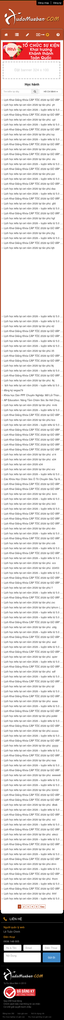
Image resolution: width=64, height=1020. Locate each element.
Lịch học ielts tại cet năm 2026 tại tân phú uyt (29, 119)
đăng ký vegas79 (13, 390)
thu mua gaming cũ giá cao (39, 1016)
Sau (42, 906)
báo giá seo (23, 1013)
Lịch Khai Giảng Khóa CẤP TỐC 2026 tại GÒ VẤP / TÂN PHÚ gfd (33, 198)
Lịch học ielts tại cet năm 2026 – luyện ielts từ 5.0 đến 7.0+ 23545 (33, 345)
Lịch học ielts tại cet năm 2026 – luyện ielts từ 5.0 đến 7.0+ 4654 (33, 508)
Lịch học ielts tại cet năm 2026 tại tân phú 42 (29, 326)
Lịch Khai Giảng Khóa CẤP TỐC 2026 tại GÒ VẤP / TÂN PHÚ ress (33, 755)
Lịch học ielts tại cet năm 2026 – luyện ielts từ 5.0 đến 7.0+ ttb (33, 854)
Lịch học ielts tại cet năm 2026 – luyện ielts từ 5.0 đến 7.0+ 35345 (33, 785)
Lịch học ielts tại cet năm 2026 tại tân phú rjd (29, 686)
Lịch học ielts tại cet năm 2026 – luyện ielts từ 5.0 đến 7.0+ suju (33, 824)
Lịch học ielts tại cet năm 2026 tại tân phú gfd (30, 203)
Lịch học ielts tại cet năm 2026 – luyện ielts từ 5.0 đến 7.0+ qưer (33, 661)
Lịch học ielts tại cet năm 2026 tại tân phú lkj (29, 365)
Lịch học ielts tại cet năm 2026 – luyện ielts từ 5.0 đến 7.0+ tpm (33, 883)
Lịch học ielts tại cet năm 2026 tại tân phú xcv (29, 469)
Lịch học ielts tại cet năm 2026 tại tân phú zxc (29, 602)
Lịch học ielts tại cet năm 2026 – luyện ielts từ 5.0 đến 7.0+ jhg (33, 223)
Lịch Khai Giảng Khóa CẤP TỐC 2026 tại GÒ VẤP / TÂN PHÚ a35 (33, 434)
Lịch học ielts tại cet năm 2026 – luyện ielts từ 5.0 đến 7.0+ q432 (33, 558)
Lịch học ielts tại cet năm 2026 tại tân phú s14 (30, 454)
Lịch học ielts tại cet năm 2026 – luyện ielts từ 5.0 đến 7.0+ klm (33, 676)
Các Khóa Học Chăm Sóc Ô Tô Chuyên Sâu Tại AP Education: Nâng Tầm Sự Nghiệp (33, 479)
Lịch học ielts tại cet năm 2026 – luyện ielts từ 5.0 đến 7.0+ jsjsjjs (33, 735)
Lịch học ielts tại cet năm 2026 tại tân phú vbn (29, 528)
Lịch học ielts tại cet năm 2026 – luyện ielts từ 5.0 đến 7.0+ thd (33, 898)
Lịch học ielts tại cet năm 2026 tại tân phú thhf (30, 893)
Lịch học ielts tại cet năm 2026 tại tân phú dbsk (30, 804)
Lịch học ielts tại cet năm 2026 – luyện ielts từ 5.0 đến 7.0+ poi (33, 139)
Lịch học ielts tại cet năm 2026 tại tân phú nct (29, 819)
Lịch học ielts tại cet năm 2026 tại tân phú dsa (29, 188)
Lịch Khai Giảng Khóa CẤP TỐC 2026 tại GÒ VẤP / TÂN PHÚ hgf (33, 213)
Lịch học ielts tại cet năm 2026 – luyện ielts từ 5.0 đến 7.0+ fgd (33, 691)
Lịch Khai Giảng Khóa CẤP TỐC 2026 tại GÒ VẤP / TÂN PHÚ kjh (33, 242)
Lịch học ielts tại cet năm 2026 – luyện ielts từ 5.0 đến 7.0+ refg (33, 720)
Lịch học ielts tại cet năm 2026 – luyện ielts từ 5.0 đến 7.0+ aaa (33, 706)
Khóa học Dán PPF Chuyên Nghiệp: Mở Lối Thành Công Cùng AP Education (33, 395)
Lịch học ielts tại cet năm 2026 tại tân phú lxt (29, 849)
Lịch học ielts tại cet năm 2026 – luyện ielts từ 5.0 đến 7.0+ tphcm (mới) (33, 612)
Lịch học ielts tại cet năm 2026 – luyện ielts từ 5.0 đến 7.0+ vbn (33, 533)
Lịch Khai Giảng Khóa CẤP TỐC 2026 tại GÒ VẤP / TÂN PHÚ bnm (33, 488)
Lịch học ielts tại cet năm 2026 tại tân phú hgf (29, 218)
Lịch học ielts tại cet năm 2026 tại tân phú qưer (30, 656)
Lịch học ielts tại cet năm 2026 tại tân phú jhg (29, 233)
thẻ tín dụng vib (37, 1013)
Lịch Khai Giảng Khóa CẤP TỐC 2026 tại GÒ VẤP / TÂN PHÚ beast (33, 814)
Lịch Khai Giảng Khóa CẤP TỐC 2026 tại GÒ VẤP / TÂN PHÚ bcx (33, 414)
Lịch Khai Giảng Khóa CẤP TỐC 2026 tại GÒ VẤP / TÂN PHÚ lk (33, 355)
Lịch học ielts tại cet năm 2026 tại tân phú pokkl (30, 715)
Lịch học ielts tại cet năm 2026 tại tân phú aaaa (31, 701)
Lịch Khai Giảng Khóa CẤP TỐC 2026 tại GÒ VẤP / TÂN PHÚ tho (33, 873)
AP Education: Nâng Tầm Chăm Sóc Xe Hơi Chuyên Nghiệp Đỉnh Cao (33, 400)
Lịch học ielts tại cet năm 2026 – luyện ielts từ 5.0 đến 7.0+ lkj (33, 370)
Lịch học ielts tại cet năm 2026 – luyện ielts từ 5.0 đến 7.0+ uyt (33, 124)
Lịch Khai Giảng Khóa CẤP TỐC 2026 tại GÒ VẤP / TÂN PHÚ (33, 794)
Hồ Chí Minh (50, 91)
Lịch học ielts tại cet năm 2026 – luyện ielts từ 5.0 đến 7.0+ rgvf (33, 632)
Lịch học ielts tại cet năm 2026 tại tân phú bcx (29, 419)
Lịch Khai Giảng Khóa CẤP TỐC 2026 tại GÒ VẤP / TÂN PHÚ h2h (33, 799)
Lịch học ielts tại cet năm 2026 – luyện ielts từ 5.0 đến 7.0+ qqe (33, 839)
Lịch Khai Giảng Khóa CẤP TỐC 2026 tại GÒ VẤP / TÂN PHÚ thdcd (33, 888)
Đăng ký (57, 2)
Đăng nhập (43, 2)
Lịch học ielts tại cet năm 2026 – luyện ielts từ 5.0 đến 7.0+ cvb (33, 548)
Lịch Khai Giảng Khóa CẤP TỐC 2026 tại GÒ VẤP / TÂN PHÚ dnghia (33, 844)
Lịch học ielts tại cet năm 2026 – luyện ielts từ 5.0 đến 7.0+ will (33, 868)
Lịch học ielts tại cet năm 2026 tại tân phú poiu (30, 149)
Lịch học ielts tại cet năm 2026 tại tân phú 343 (30, 503)
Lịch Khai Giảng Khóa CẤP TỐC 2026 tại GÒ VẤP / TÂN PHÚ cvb (33, 538)
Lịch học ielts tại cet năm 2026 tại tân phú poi (29, 173)
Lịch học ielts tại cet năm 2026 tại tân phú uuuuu (31, 730)
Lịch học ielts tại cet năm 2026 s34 (23, 464)
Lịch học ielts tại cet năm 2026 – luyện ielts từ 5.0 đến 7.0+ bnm (33, 498)
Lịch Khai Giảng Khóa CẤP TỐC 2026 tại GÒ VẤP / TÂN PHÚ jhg (33, 228)
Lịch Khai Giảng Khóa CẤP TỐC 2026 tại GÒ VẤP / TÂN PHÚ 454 (33, 360)
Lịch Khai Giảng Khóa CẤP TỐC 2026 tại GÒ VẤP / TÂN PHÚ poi (33, 154)
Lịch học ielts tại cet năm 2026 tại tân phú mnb (30, 405)
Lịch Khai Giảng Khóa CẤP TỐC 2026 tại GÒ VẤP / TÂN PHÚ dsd (33, 681)
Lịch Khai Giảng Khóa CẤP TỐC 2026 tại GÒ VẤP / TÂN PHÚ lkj (33, 375)
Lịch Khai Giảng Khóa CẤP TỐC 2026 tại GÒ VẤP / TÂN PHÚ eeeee (33, 770)
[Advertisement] (32, 282)
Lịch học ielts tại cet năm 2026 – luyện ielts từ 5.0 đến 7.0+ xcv (33, 572)
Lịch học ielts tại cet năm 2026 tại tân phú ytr (29, 104)
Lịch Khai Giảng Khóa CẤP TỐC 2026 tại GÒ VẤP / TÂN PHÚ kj (33, 331)
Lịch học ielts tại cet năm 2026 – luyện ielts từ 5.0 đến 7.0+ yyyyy (33, 750)
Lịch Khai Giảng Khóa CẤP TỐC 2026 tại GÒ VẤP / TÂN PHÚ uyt (33, 114)
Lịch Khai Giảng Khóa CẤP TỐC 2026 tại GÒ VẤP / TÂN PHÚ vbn (33, 513)
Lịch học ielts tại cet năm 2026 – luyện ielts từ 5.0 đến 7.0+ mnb (33, 409)
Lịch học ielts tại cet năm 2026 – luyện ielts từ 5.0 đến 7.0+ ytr (33, 109)
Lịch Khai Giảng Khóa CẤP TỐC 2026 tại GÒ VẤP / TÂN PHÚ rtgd (33, 710)
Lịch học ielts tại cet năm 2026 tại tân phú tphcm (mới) (33, 607)
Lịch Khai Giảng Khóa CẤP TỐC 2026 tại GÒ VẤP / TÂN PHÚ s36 (33, 429)
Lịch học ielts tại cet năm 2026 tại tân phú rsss (30, 760)
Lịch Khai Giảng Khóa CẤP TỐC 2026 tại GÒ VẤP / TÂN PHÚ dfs (33, 666)
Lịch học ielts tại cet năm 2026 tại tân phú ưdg (30, 627)
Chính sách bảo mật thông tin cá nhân (22, 1003)
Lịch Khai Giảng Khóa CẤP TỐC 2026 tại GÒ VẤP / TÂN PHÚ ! (33, 582)
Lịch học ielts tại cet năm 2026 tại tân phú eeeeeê (32, 775)
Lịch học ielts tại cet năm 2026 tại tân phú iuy (29, 134)
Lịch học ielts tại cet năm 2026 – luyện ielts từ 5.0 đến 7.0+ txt (33, 809)
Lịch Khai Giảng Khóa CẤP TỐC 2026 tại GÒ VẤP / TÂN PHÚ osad (33, 859)
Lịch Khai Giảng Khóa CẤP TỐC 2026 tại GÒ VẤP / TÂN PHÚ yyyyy (33, 740)
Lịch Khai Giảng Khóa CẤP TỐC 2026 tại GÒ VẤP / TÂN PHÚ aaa (33, 696)
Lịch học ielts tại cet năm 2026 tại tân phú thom (31, 878)
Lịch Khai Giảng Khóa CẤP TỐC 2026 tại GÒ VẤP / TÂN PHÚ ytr (33, 99)
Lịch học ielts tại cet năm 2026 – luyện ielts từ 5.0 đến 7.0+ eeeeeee (33, 780)
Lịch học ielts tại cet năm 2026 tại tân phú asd (30, 641)
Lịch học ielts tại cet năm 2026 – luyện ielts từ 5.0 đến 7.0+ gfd (33, 208)
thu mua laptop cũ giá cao (14, 1016)
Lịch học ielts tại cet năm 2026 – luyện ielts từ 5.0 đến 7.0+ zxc (33, 474)
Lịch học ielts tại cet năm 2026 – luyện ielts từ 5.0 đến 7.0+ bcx (33, 424)
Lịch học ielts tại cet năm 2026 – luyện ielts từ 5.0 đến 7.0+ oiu (33, 163)
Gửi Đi (51, 957)
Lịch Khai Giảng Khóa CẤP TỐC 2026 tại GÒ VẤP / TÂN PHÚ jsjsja (33, 725)
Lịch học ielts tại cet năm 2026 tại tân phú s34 (30, 459)
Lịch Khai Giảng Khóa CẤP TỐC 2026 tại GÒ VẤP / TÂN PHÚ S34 (33, 444)
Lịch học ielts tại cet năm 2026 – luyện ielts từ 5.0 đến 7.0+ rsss (33, 765)
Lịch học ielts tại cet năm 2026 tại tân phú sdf (29, 671)
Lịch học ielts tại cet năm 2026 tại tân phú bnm (30, 493)
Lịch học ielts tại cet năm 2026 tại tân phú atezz (31, 834)
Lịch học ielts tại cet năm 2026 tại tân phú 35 (29, 350)
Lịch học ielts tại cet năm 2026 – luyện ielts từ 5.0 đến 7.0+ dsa (33, 193)
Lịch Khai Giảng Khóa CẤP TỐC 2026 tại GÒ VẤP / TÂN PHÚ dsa (33, 183)
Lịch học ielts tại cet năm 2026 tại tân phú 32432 (31, 789)
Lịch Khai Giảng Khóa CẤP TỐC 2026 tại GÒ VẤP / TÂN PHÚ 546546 (33, 518)
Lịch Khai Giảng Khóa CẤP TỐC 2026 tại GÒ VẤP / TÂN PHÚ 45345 (33, 577)
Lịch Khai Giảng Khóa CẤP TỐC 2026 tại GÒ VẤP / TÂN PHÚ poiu (33, 144)
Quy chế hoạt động (13, 1000)
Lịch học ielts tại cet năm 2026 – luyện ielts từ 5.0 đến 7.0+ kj (33, 340)
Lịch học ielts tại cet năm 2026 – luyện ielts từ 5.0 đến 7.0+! (33, 592)
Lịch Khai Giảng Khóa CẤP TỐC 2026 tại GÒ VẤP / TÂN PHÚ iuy (33, 129)
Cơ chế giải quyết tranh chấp (17, 1006)
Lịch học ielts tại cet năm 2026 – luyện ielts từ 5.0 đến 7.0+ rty (33, 646)
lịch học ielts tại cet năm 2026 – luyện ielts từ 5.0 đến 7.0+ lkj (33, 385)
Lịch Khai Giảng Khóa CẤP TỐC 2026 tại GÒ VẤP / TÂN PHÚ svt (33, 829)
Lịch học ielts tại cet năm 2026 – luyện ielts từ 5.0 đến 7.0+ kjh (33, 316)
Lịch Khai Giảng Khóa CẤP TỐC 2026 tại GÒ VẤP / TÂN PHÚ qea (33, 622)
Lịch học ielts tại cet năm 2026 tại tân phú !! (28, 587)
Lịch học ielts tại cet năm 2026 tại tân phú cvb (29, 543)
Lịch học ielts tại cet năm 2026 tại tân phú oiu (29, 159)
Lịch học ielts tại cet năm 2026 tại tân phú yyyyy (31, 745)
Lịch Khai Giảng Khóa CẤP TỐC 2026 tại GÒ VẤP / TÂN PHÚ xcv (33, 449)
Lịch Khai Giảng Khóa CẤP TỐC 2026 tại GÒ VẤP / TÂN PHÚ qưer (33, 651)
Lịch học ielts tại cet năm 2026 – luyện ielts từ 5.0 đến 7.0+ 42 (33, 321)
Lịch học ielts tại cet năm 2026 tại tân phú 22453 (31, 567)
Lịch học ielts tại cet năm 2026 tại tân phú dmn (30, 863)
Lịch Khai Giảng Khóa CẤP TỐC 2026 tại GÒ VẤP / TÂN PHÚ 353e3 (33, 523)
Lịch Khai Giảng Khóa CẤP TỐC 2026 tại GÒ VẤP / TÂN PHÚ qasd (33, 597)
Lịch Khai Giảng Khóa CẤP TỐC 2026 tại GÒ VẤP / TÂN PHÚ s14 (33, 439)
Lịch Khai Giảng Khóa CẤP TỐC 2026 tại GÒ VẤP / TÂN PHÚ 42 (33, 335)
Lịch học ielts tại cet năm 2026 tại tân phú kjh (29, 247)
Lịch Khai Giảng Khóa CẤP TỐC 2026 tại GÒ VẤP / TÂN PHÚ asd (33, 636)
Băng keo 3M (8, 1013)
